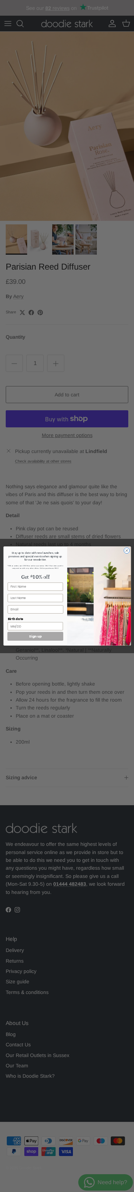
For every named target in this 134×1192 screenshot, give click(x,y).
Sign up (35, 636)
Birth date (15, 619)
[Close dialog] (126, 550)
